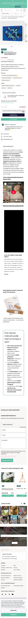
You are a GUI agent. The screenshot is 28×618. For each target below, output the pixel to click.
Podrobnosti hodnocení (7, 61)
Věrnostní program (18, 577)
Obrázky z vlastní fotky (6, 567)
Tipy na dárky (17, 569)
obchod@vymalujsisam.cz (10, 556)
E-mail (3, 435)
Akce (15, 565)
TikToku (6, 274)
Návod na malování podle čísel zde (13, 206)
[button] (11, 46)
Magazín (3, 587)
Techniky (3, 565)
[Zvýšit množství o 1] (6, 107)
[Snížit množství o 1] (2, 107)
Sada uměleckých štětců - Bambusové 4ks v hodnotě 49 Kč (16, 96)
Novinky (15, 567)
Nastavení (13, 610)
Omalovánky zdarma (19, 585)
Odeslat (14, 543)
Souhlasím (13, 614)
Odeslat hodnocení (7, 460)
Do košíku (14, 119)
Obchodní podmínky (6, 575)
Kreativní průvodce (5, 585)
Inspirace (3, 569)
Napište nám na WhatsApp (10, 558)
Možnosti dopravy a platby (8, 102)
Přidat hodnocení (7, 424)
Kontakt (3, 579)
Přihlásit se (17, 10)
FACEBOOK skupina (18, 579)
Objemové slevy (17, 575)
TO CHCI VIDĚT (17, 6)
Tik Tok (21, 504)
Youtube (24, 504)
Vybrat (8, 495)
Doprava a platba (5, 577)
